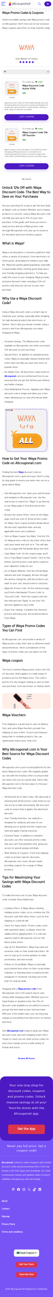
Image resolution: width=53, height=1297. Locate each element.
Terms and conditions (12, 1232)
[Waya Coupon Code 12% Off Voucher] (12, 135)
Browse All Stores (26, 1059)
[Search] (39, 4)
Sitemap (6, 1217)
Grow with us (47, 3)
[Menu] (3, 4)
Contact (6, 1209)
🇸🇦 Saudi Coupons (26, 1253)
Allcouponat (10, 376)
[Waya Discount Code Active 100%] (12, 88)
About (5, 1201)
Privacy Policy (8, 1224)
